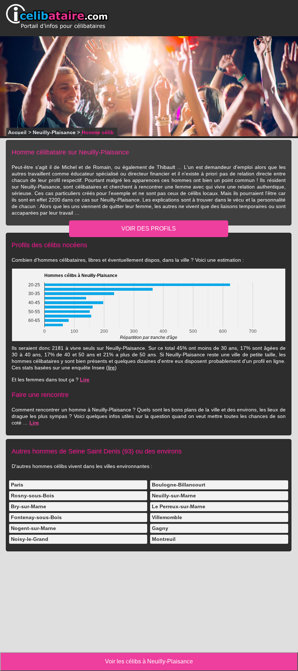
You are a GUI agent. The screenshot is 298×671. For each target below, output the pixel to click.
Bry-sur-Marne (28, 506)
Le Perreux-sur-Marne (178, 506)
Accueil (17, 132)
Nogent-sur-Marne (33, 528)
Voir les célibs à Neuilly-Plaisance (149, 661)
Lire (84, 379)
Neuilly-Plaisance (54, 132)
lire (111, 367)
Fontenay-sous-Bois (36, 517)
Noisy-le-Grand (29, 539)
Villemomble (167, 517)
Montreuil (164, 539)
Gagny (160, 528)
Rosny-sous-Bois (32, 495)
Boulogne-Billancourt (178, 485)
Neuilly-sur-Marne (174, 495)
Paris (17, 485)
